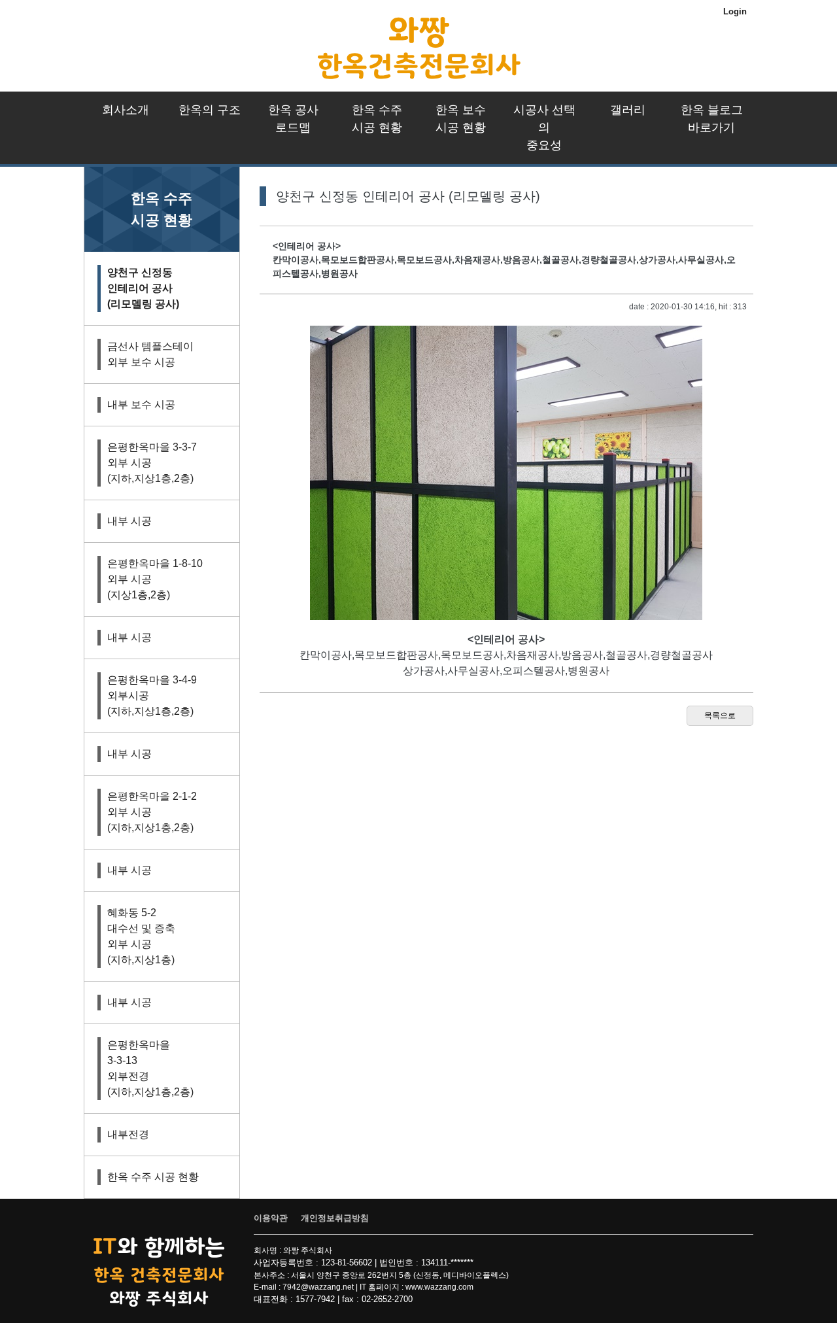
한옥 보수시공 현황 (461, 118)
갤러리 (627, 109)
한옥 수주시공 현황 (377, 118)
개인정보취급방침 (335, 1218)
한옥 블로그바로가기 (712, 118)
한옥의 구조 (210, 109)
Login (735, 11)
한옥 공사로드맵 (293, 118)
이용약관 (271, 1218)
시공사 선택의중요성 (544, 127)
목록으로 (720, 715)
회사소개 (125, 109)
